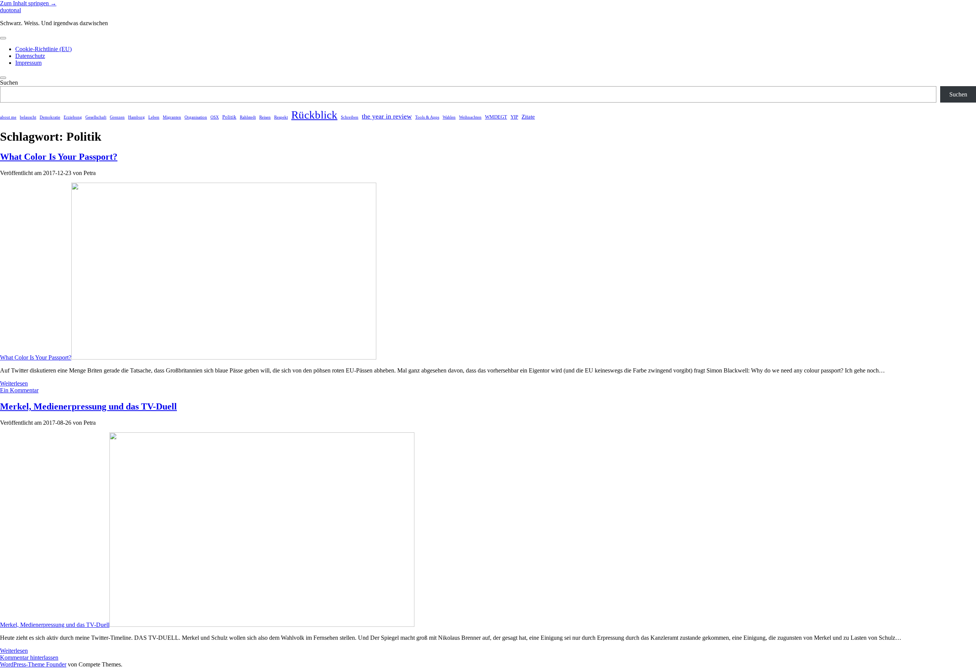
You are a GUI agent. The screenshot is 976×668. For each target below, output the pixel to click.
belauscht (28, 117)
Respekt (281, 117)
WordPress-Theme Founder (33, 664)
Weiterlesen (14, 383)
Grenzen (117, 117)
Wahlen (449, 117)
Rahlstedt (248, 117)
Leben (153, 117)
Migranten (172, 117)
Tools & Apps (427, 117)
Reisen (265, 117)
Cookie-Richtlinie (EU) (43, 49)
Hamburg (136, 117)
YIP (514, 117)
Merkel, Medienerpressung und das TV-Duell (88, 406)
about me (8, 117)
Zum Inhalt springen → (28, 3)
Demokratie (50, 117)
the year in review (387, 116)
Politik (229, 117)
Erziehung (73, 117)
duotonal (10, 10)
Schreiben (349, 117)
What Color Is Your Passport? (58, 157)
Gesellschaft (95, 117)
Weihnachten (470, 117)
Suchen (9, 82)
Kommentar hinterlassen (29, 657)
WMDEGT (496, 117)
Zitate (528, 116)
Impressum (28, 62)
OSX (214, 117)
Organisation (196, 117)
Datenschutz (30, 56)
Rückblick (314, 115)
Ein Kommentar (19, 390)
